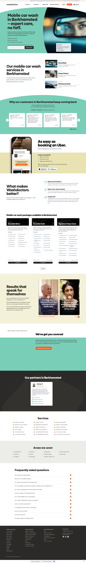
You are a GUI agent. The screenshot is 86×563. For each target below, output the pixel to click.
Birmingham (8, 544)
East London (9, 536)
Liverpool (8, 541)
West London (9, 537)
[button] (7, 120)
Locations (36, 4)
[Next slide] (79, 317)
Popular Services (29, 529)
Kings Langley (48, 454)
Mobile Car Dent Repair (41, 429)
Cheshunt (32, 451)
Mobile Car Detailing (61, 422)
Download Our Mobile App (49, 534)
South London (9, 534)
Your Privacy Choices (47, 561)
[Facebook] (63, 536)
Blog (45, 531)
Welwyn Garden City (49, 456)
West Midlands (9, 551)
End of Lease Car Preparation (63, 434)
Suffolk (7, 547)
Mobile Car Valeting (19, 422)
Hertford (17, 454)
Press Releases (47, 536)
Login (63, 4)
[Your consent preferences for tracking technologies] (84, 561)
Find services (29, 47)
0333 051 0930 (59, 0)
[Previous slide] (76, 317)
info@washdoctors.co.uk (68, 531)
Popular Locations (10, 529)
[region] (43, 120)
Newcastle (8, 542)
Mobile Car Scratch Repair (21, 424)
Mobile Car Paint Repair (61, 429)
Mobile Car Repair (19, 427)
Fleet (26, 541)
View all (43, 268)
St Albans (17, 456)
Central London (9, 531)
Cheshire (8, 546)
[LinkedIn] (68, 536)
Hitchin (31, 454)
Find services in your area (43, 348)
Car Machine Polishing (20, 434)
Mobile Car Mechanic (40, 427)
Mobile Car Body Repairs (62, 424)
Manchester (8, 539)
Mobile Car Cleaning (61, 427)
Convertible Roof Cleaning (42, 431)
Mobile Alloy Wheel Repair (42, 424)
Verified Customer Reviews (49, 537)
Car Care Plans (28, 539)
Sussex (7, 549)
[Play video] (48, 297)
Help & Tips (45, 4)
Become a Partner (54, 4)
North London (9, 532)
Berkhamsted (18, 451)
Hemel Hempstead (64, 451)
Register (69, 4)
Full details (17, 262)
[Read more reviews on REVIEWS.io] (73, 129)
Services (28, 4)
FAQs (45, 539)
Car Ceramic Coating (61, 431)
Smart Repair (18, 429)
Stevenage (32, 456)
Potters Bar (63, 454)
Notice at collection (35, 561)
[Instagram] (65, 536)
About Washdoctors (49, 529)
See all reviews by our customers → (47, 316)
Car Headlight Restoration (42, 434)
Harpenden (47, 451)
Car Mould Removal (19, 431)
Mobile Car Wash (39, 422)
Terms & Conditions (48, 541)
